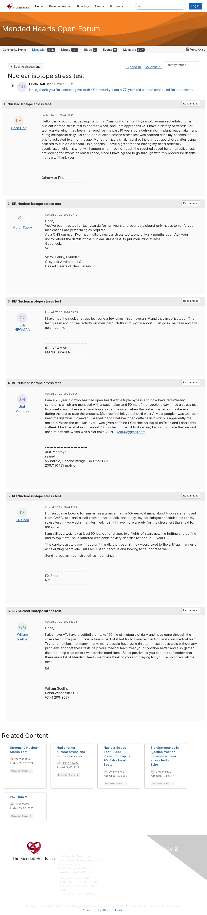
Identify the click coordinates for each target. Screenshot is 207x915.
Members (133, 49)
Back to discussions (26, 66)
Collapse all (153, 67)
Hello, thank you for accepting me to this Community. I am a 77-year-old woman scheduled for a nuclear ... (111, 90)
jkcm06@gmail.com (130, 432)
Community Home (14, 49)
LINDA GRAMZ (70, 763)
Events (109, 49)
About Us (158, 863)
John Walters (116, 771)
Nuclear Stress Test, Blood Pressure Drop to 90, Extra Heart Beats (117, 756)
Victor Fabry (22, 228)
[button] (60, 6)
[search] (139, 6)
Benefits (110, 860)
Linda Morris (22, 803)
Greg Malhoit (163, 771)
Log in (195, 6)
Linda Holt (18, 128)
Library (69, 49)
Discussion (43, 49)
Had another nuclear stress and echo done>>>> (71, 752)
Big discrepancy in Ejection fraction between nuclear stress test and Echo (165, 756)
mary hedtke (22, 758)
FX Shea (22, 520)
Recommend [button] (191, 103)
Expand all (134, 67)
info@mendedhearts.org (75, 900)
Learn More (112, 864)
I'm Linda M (18, 797)
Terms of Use (161, 867)
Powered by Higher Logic (104, 910)
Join (108, 856)
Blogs (90, 49)
